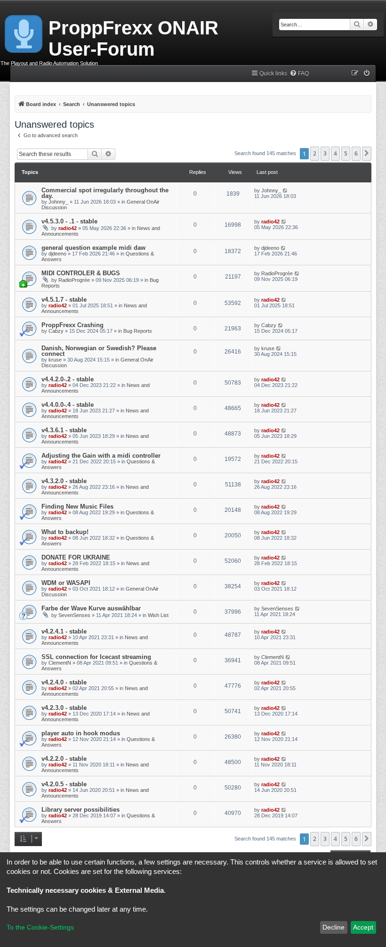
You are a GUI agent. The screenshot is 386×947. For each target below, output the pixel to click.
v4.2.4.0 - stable (64, 682)
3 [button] (325, 153)
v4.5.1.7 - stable (64, 299)
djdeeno (57, 253)
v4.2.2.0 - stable (64, 758)
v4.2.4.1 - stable (64, 631)
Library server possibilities (80, 809)
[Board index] (24, 32)
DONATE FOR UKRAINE (75, 557)
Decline (333, 927)
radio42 (67, 228)
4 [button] (335, 153)
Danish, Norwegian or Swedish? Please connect (98, 351)
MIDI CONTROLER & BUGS (80, 273)
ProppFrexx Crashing (72, 325)
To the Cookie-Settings (40, 927)
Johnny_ (58, 202)
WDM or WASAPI (65, 582)
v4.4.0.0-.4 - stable (67, 404)
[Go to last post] (285, 190)
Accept (363, 927)
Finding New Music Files (77, 506)
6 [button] (356, 153)
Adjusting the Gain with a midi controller (101, 455)
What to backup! (64, 531)
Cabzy (56, 331)
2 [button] (314, 153)
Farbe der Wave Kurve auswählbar (91, 608)
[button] (366, 154)
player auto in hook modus (80, 733)
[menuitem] (299, 73)
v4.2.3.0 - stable (64, 707)
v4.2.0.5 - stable (64, 784)
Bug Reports (137, 331)
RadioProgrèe (74, 280)
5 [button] (345, 153)
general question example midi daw (93, 247)
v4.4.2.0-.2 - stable (67, 379)
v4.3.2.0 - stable (64, 481)
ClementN (59, 663)
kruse (55, 359)
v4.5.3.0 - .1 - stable (69, 221)
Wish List (158, 615)
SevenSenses (74, 615)
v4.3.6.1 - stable (64, 430)
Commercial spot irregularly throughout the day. (105, 193)
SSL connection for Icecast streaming (96, 656)
